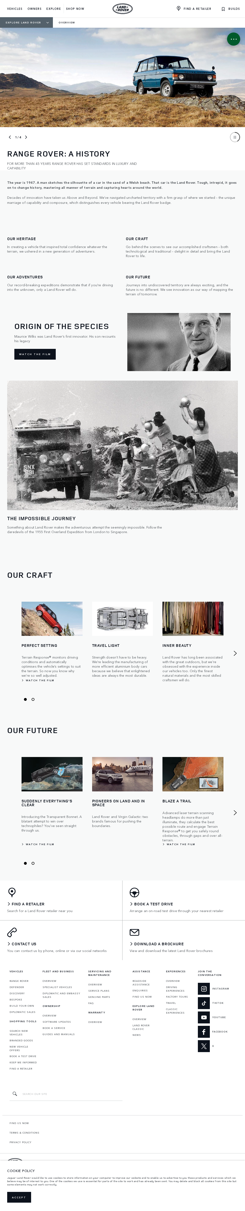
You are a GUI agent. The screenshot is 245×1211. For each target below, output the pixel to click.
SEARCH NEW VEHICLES (19, 1032)
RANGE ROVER (19, 981)
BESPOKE (16, 999)
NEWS (137, 1035)
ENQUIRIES (140, 990)
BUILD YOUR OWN (22, 1005)
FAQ (91, 1003)
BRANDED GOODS (21, 1040)
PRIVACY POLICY (21, 1142)
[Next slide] (26, 137)
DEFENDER (17, 987)
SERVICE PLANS (99, 990)
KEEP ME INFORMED (23, 1062)
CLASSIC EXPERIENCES (175, 1010)
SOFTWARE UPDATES (57, 1021)
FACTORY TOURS (177, 996)
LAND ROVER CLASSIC (141, 1027)
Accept (19, 1197)
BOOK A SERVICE (54, 1028)
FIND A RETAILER (21, 1068)
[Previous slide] (10, 137)
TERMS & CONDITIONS (24, 1132)
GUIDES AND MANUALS (59, 1034)
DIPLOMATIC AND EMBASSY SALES (61, 995)
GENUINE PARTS (99, 997)
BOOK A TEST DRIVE (23, 1056)
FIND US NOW (142, 996)
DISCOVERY (17, 993)
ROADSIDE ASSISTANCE (141, 982)
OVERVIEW (49, 981)
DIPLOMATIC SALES (23, 1012)
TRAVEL (171, 1003)
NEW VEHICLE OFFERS (19, 1048)
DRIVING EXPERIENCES (175, 988)
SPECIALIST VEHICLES (57, 987)
